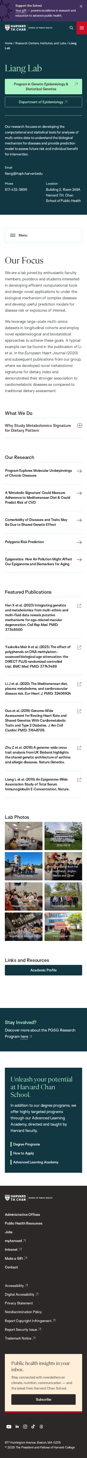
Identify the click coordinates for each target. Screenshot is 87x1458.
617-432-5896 (16, 189)
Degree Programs (26, 1144)
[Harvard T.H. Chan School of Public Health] (28, 1198)
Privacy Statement (19, 1303)
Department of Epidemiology (41, 102)
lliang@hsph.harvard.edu (24, 173)
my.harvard (13, 1241)
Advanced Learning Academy (35, 1162)
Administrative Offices (22, 1214)
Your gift (20, 10)
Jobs (9, 1232)
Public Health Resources (23, 1223)
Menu (23, 235)
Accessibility (14, 1285)
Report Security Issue (21, 1329)
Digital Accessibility (19, 1294)
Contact (11, 1267)
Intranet (11, 1249)
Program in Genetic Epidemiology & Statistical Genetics (41, 86)
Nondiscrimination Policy (23, 1312)
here (24, 1036)
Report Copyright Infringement (28, 1321)
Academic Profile (43, 970)
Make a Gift (14, 1258)
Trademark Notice (18, 1338)
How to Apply (23, 1153)
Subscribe (43, 1399)
